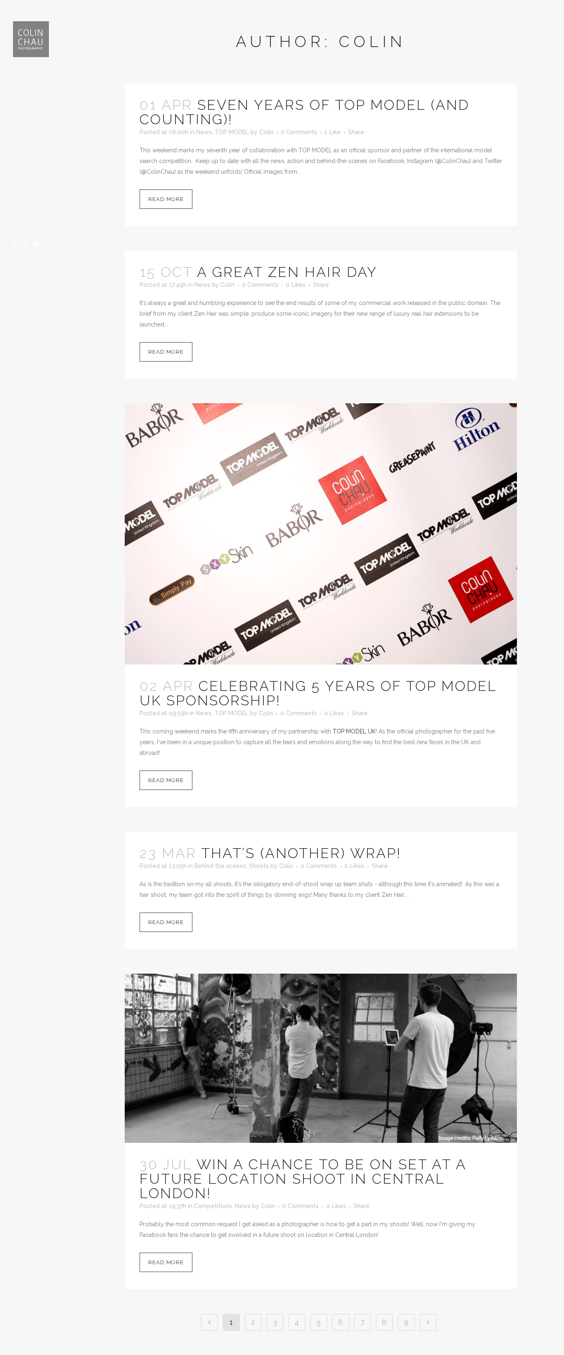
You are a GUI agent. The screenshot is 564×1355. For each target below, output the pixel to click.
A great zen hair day (287, 272)
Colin (266, 132)
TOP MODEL (232, 132)
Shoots (259, 866)
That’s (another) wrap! (301, 853)
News (204, 132)
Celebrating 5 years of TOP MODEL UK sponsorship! (318, 693)
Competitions (213, 1206)
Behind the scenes (220, 866)
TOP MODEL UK (354, 731)
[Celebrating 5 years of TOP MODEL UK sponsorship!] (321, 533)
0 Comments (299, 132)
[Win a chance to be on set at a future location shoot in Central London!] (321, 1058)
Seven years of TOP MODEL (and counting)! (304, 112)
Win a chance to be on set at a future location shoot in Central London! (303, 1178)
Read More (166, 199)
